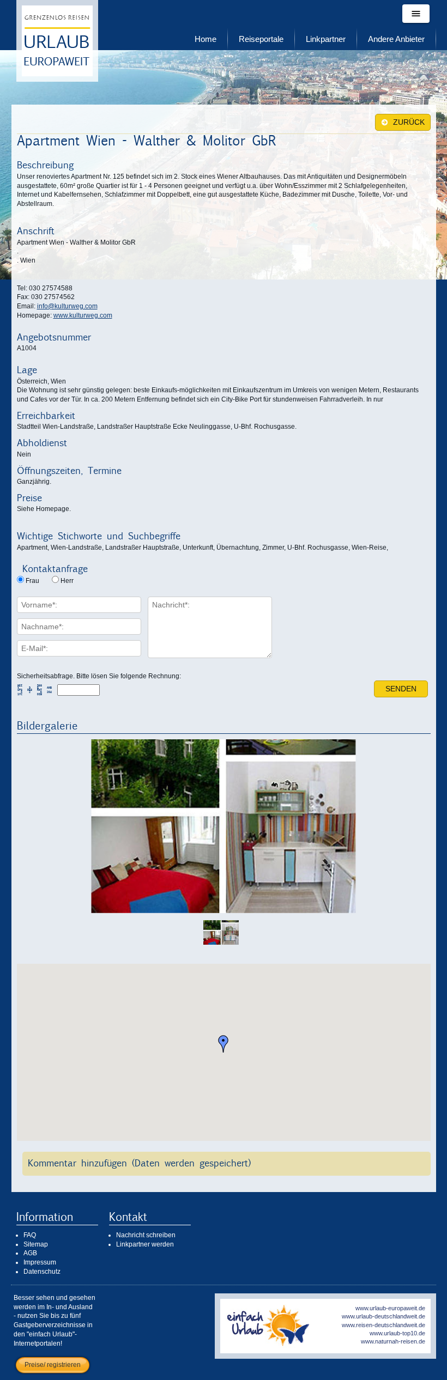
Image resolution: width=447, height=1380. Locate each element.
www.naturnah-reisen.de (393, 1341)
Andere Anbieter (396, 39)
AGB (30, 1253)
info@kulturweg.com (67, 306)
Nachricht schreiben (146, 1235)
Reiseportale (261, 39)
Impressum (39, 1262)
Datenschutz (42, 1271)
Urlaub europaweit (57, 41)
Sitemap (35, 1244)
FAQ (29, 1235)
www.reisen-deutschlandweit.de (383, 1325)
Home (205, 39)
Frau (32, 581)
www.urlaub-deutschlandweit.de (383, 1316)
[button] (223, 1044)
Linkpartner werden (145, 1244)
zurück (408, 122)
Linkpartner (326, 39)
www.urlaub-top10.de (397, 1333)
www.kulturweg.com (82, 315)
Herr (67, 581)
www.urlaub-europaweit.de (390, 1308)
